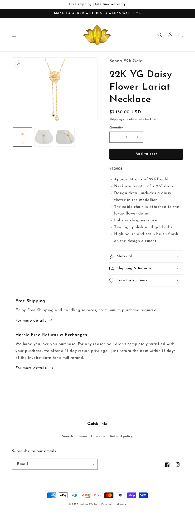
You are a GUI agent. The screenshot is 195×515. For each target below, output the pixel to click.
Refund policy (121, 436)
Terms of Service (91, 436)
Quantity (116, 127)
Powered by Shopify (113, 504)
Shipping (115, 119)
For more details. (31, 368)
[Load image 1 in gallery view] (22, 137)
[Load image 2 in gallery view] (44, 137)
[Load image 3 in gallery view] (65, 137)
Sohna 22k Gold (90, 504)
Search (67, 436)
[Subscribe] (92, 464)
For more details (30, 321)
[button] (14, 35)
